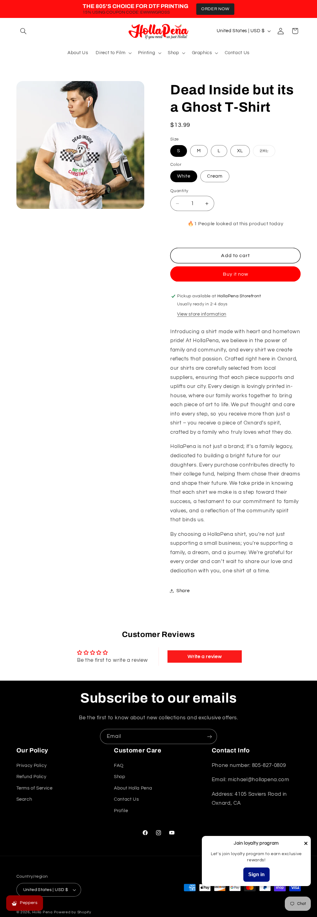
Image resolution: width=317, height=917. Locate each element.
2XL (267, 152)
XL (240, 151)
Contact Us (126, 799)
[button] (23, 31)
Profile (121, 810)
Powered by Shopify (72, 912)
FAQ (119, 765)
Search (24, 799)
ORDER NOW (215, 9)
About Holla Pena (133, 788)
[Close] (306, 843)
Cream (215, 176)
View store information (201, 314)
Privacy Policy (31, 765)
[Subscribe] (209, 736)
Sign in (256, 874)
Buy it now (236, 274)
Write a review (205, 656)
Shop (119, 776)
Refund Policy (31, 776)
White (183, 176)
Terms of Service (34, 788)
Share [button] (182, 590)
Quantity (179, 191)
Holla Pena (42, 912)
